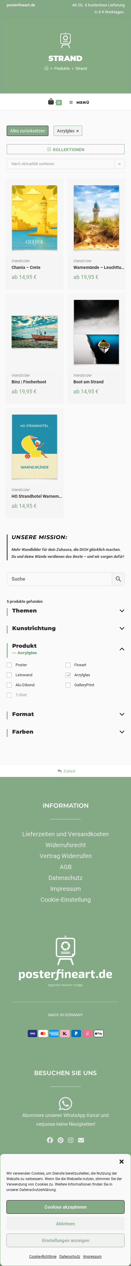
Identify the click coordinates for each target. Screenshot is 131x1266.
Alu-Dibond (25, 685)
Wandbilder (21, 261)
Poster (21, 665)
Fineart (80, 665)
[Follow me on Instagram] (70, 1140)
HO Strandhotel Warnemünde (40, 496)
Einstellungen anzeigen (65, 1240)
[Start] (46, 68)
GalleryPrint (84, 685)
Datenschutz (69, 1256)
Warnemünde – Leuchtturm (99, 267)
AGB (66, 867)
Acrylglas (82, 675)
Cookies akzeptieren (65, 1207)
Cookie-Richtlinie (42, 1256)
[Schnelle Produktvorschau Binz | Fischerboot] (61, 304)
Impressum (92, 1256)
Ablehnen (65, 1224)
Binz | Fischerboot (29, 381)
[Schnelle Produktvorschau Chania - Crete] (61, 189)
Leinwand (24, 675)
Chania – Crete (26, 267)
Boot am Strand (88, 381)
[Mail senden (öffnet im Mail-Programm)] (81, 1140)
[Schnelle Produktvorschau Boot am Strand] (122, 304)
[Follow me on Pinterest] (60, 1140)
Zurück (69, 771)
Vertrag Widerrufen (66, 856)
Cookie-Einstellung (66, 899)
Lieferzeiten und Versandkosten (65, 834)
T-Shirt (21, 695)
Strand (81, 68)
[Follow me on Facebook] (50, 1140)
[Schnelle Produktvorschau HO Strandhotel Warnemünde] (61, 418)
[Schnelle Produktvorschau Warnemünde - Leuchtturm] (122, 189)
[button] (122, 1162)
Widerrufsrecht (65, 845)
